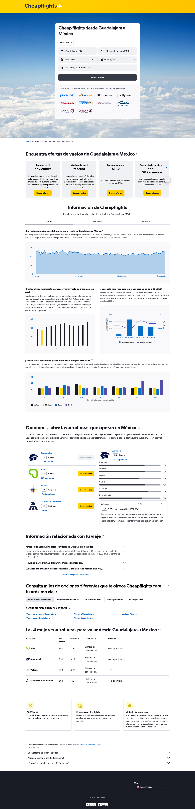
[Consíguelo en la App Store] (103, 805)
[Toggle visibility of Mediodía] (47, 405)
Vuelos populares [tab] (115, 599)
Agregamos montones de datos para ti (46, 758)
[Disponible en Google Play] (91, 805)
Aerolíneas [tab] (97, 221)
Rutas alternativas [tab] (93, 599)
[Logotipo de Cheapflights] (41, 6)
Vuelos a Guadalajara (84, 614)
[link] (43, 193)
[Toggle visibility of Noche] (69, 405)
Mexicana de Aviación (51, 502)
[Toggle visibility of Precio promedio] (144, 342)
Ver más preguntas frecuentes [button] (76, 574)
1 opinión (45, 510)
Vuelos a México (129, 614)
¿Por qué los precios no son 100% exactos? (48, 763)
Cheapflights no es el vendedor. (43, 752)
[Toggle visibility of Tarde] (58, 405)
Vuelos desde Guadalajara (38, 618)
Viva (43, 469)
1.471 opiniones (48, 462)
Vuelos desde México (84, 618)
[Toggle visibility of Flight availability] (126, 342)
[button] (76, 60)
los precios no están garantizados (89, 744)
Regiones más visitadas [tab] (68, 599)
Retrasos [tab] (146, 221)
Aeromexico (46, 453)
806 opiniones (47, 478)
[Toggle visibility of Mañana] (35, 405)
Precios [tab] (49, 221)
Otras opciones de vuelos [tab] (39, 599)
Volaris (44, 485)
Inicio (27, 141)
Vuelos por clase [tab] (136, 599)
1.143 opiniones (48, 494)
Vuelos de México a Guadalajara (41, 614)
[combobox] (66, 43)
